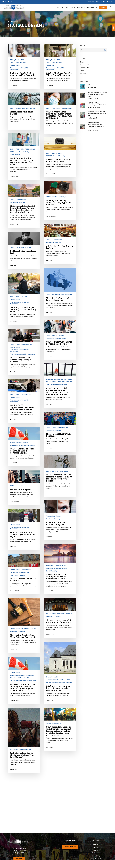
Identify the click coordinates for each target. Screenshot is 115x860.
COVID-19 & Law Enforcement (18, 62)
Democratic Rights (21, 199)
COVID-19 (23, 60)
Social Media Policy (96, 858)
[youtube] (8, 1)
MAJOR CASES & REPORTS (64, 382)
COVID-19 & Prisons (66, 379)
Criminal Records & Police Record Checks (21, 678)
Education (83, 73)
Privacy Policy (96, 856)
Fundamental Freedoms (87, 65)
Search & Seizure (20, 486)
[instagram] (11, 1)
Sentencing (69, 682)
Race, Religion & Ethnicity (29, 108)
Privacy (82, 70)
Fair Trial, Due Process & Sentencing (55, 156)
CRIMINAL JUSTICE (15, 65)
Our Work (95, 847)
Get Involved (95, 853)
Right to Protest (14, 749)
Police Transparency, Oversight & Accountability (22, 354)
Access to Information (16, 442)
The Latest (96, 850)
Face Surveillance (50, 516)
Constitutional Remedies (52, 679)
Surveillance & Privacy (25, 749)
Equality (82, 62)
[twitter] (3, 1)
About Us (95, 844)
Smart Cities (49, 568)
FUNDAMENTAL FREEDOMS (59, 108)
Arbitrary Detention (15, 60)
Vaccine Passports (15, 154)
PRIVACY (12, 152)
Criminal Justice (84, 68)
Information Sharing (62, 471)
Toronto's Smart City (51, 571)
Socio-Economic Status (29, 680)
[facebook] (5, 1)
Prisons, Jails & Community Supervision (56, 384)
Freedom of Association (58, 335)
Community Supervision (52, 677)
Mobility (70, 108)
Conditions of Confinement (53, 379)
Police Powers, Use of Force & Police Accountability (19, 68)
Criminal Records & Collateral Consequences (22, 675)
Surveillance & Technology (23, 152)
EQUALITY (19, 108)
